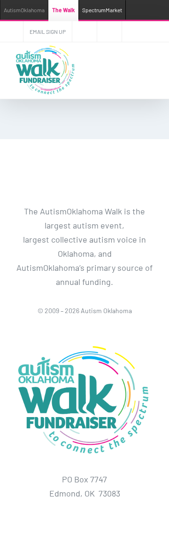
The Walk (63, 10)
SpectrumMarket (102, 10)
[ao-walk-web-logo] (84, 343)
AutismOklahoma (24, 10)
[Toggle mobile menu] (151, 71)
